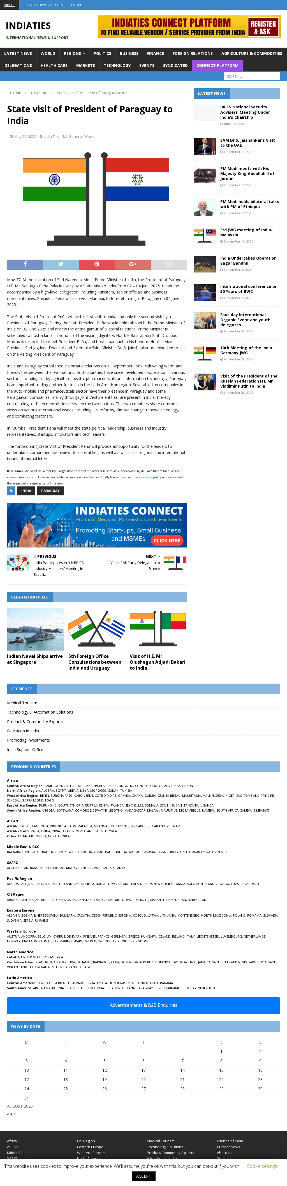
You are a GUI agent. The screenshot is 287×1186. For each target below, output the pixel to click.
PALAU (136, 884)
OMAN (98, 852)
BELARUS (47, 900)
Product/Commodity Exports (170, 1152)
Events (146, 65)
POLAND (239, 915)
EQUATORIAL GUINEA (164, 786)
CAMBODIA (40, 826)
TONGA (223, 884)
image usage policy (147, 477)
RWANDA (117, 805)
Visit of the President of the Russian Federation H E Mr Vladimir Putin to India (248, 381)
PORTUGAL (42, 941)
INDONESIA (58, 826)
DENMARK (74, 936)
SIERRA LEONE (32, 800)
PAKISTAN (101, 868)
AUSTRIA (13, 936)
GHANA (137, 795)
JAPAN (66, 831)
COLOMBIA (96, 988)
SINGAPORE (139, 826)
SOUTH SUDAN (171, 805)
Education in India (23, 730)
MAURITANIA (191, 795)
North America (89, 1158)
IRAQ (34, 852)
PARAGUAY (144, 988)
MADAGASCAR (134, 810)
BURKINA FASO (62, 795)
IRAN (25, 852)
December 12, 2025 (238, 241)
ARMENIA (13, 900)
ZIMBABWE (261, 810)
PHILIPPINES (120, 826)
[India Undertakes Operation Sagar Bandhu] (205, 264)
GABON (187, 786)
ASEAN (12, 821)
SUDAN (113, 790)
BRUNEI (24, 826)
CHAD (111, 786)
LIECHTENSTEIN (207, 936)
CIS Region (86, 1140)
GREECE (133, 936)
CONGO (122, 786)
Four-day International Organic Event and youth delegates (245, 319)
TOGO (49, 800)
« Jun (11, 1114)
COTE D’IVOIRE (105, 795)
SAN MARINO (62, 941)
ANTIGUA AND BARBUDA (57, 962)
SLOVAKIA (270, 915)
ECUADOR (113, 988)
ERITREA (91, 805)
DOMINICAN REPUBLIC (137, 962)
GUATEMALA (97, 983)
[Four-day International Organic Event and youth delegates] (205, 320)
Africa (12, 1140)
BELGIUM (45, 936)
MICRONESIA (85, 884)
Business (129, 53)
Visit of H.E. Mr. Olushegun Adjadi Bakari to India (158, 662)
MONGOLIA (37, 836)
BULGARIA (67, 915)
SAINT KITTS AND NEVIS (229, 962)
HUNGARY (148, 936)
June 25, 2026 (234, 124)
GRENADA (179, 962)
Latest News (18, 53)
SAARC (12, 1158)
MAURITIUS (169, 810)
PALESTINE (113, 852)
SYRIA (161, 852)
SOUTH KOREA (106, 831)
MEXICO (133, 983)
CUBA (115, 962)
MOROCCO (98, 790)
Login (76, 5)
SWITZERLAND (108, 941)
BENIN (44, 795)
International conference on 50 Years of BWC (248, 289)
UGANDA (207, 805)
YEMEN (222, 852)
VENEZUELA (206, 988)
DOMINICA (163, 962)
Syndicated (175, 65)
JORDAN (57, 852)
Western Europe (91, 1152)
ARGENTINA (41, 988)
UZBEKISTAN (197, 900)
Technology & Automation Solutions (40, 712)
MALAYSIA (84, 826)
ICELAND (164, 936)
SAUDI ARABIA (145, 852)
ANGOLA (48, 810)
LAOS (72, 826)
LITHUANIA (168, 915)
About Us (224, 1152)
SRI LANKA (117, 868)
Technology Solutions (165, 1146)
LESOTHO (115, 810)
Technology (117, 65)
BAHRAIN (13, 852)
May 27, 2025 (25, 136)
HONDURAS (117, 983)
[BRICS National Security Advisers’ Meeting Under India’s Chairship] (205, 112)
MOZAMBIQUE (189, 810)
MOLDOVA (123, 900)
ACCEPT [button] (143, 1176)
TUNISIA (126, 790)
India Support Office (25, 749)
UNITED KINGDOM (134, 941)
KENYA (104, 805)
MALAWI (153, 810)
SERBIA (28, 920)
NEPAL (87, 868)
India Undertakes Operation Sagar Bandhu (248, 260)
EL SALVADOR (76, 983)
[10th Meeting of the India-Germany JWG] (205, 353)
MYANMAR (102, 826)
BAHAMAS (84, 962)
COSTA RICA (56, 983)
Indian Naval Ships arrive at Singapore (35, 659)
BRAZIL (71, 988)
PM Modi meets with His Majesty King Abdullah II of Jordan (247, 173)
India (26, 490)
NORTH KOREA (59, 836)
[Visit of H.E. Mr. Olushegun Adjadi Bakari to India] (158, 629)
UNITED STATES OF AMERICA (42, 957)
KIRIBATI (37, 884)
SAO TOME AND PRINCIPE (255, 795)
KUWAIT (70, 852)
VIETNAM (173, 826)
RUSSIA (138, 900)
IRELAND (178, 936)
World (48, 53)
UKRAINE (41, 920)
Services (224, 1158)
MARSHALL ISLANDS (59, 884)
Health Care (54, 65)
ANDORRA (28, 936)
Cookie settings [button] (262, 1166)
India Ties (51, 136)
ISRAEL (44, 852)
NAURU (101, 884)
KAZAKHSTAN (82, 900)
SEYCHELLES (134, 805)
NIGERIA (218, 795)
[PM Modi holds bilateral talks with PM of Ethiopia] (205, 207)
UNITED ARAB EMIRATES (198, 852)
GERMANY (118, 936)
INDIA (56, 831)
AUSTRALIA (31, 831)
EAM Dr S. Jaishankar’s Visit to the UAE (247, 143)
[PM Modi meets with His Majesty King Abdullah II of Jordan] (205, 174)
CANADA (13, 957)
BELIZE (40, 983)
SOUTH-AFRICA (227, 810)
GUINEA (150, 795)
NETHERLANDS (254, 936)
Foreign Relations (193, 53)
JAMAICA (204, 962)
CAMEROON (53, 786)
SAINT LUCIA (257, 962)
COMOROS (83, 810)
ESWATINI (100, 810)
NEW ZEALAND (83, 831)
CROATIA (83, 915)
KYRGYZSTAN (103, 900)
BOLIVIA (58, 988)
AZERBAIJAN (31, 900)
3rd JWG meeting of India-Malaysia (246, 232)
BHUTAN (58, 868)
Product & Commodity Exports (35, 721)
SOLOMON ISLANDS (201, 884)
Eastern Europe (90, 1146)
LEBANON (85, 852)
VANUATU (251, 884)
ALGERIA (47, 790)
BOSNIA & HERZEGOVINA (39, 915)
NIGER (230, 795)
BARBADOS (101, 962)
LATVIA (153, 915)
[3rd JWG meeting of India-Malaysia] (205, 235)
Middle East (17, 1152)
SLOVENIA (14, 920)
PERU (159, 988)
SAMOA (179, 884)
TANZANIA (191, 805)
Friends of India (230, 1140)
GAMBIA (124, 795)
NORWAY (13, 941)
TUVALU (237, 884)
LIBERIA (73, 790)
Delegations (18, 65)
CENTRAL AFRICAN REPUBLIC (85, 786)
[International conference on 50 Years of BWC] (205, 292)
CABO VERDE (83, 795)
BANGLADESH (40, 868)
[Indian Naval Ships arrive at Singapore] (35, 629)
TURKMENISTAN (174, 900)
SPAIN (77, 941)
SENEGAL (13, 800)
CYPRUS (59, 936)
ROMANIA (254, 915)
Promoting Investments (28, 740)
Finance (155, 53)
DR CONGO (138, 786)
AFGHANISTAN (17, 868)
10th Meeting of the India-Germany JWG (247, 350)
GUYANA (128, 988)
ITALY (190, 936)
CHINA (45, 831)
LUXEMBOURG (231, 936)
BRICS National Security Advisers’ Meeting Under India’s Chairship (245, 112)
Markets (85, 65)
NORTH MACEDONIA (216, 915)
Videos (9, 5)
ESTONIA (124, 915)
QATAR (127, 852)
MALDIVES (73, 868)
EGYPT (61, 790)
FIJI (27, 884)
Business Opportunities (43, 5)
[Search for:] (252, 76)
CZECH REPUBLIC (104, 915)
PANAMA (166, 983)
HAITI (192, 962)
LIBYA (84, 790)
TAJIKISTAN (153, 900)
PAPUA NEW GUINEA (158, 884)
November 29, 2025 (238, 331)
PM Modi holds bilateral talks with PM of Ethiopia (249, 204)
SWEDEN (90, 941)
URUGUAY (188, 988)
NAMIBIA (208, 810)
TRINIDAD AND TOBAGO (73, 967)
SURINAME (172, 988)
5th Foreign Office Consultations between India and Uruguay (94, 662)
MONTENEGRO (188, 915)
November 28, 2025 (238, 392)
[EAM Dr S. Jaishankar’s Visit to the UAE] (205, 146)
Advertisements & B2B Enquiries (143, 1005)
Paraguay (50, 490)
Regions (72, 53)
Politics (102, 53)
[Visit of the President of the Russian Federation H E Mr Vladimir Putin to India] (205, 382)
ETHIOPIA (77, 805)
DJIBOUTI (61, 805)
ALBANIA (13, 915)
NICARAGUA (149, 983)
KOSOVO (139, 915)
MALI (206, 795)
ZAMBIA (246, 810)
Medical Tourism (22, 702)
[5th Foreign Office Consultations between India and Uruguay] (96, 629)
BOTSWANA (64, 810)
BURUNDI (46, 805)
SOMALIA (151, 805)
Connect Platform (217, 65)
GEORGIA (63, 900)
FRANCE (103, 936)
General (76, 136)
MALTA (27, 941)
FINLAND (89, 936)
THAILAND (157, 826)
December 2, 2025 (237, 269)
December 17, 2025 (238, 152)
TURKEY (173, 852)
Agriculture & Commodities (251, 53)
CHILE (82, 988)
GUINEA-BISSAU (169, 795)
